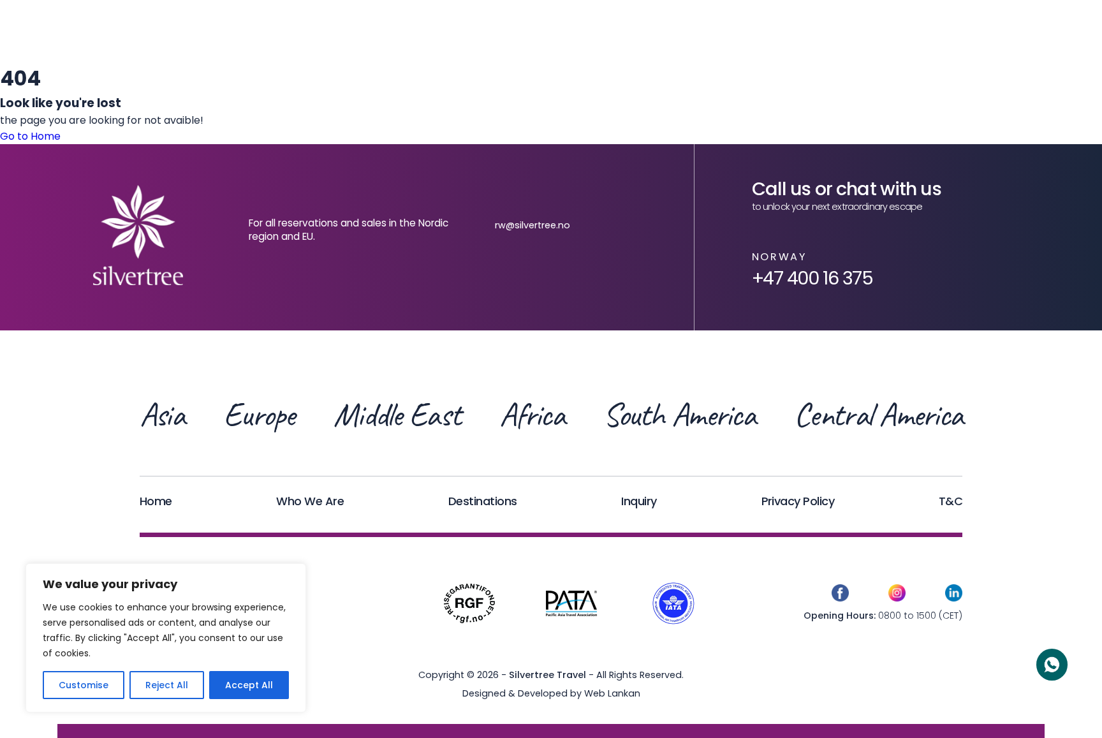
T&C (950, 501)
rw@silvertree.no (532, 225)
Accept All (249, 685)
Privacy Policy (797, 501)
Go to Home (30, 136)
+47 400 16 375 (812, 278)
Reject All (166, 685)
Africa (531, 415)
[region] (166, 637)
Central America (878, 415)
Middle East (397, 415)
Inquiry (638, 501)
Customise (83, 685)
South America (679, 415)
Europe (259, 415)
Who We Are (310, 501)
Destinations (482, 501)
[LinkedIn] (953, 595)
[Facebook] (840, 595)
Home (156, 501)
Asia (162, 415)
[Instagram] (897, 595)
